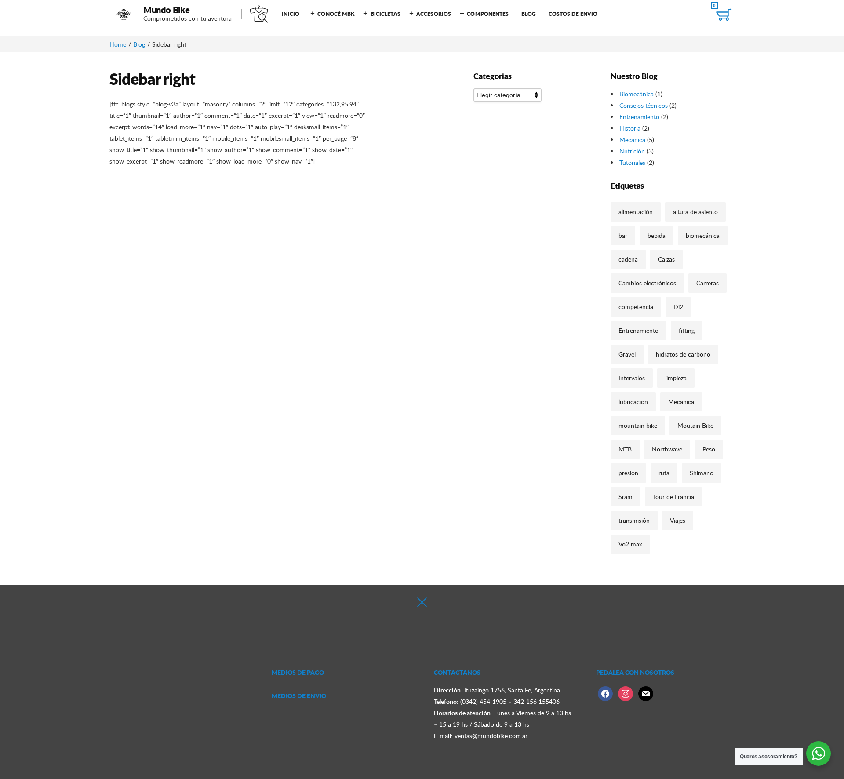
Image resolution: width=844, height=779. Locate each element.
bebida (657, 235)
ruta (663, 473)
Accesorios (433, 14)
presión (628, 473)
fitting (687, 330)
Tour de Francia (673, 496)
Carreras (707, 283)
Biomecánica (636, 94)
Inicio (290, 14)
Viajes (677, 520)
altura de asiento (695, 211)
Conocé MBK (335, 14)
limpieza (676, 378)
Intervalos (631, 378)
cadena (628, 259)
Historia (629, 128)
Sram (625, 496)
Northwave (667, 449)
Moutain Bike (695, 425)
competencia (635, 306)
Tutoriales (632, 162)
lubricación (633, 401)
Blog (528, 14)
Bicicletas (385, 14)
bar (622, 235)
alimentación (635, 211)
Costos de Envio (573, 14)
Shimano (701, 473)
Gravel (627, 354)
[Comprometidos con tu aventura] (123, 14)
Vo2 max (630, 544)
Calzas (666, 259)
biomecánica (703, 235)
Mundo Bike (166, 10)
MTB (625, 449)
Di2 (678, 306)
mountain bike (637, 425)
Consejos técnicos (643, 105)
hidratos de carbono (683, 354)
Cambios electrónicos (647, 283)
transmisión (634, 520)
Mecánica (632, 139)
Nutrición (632, 151)
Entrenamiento (639, 117)
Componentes (488, 14)
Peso (708, 449)
